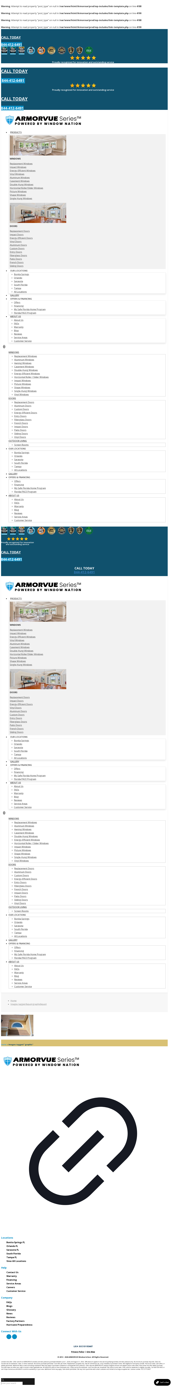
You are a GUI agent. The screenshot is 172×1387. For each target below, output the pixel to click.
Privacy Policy (77, 1351)
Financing (11, 1279)
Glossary (11, 1309)
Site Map (91, 1351)
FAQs (9, 1302)
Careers (10, 1287)
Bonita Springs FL (15, 1242)
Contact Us (12, 1272)
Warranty (11, 1276)
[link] (83, 1143)
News (9, 1313)
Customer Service (16, 1291)
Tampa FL (11, 1257)
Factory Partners (15, 1321)
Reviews (10, 1317)
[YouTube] (14, 1336)
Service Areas (13, 1283)
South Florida (13, 1253)
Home (13, 1000)
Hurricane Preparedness (19, 1324)
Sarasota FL (12, 1249)
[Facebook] (8, 1336)
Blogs (9, 1306)
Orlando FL (12, 1246)
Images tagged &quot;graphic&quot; (28, 1004)
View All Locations (16, 1261)
